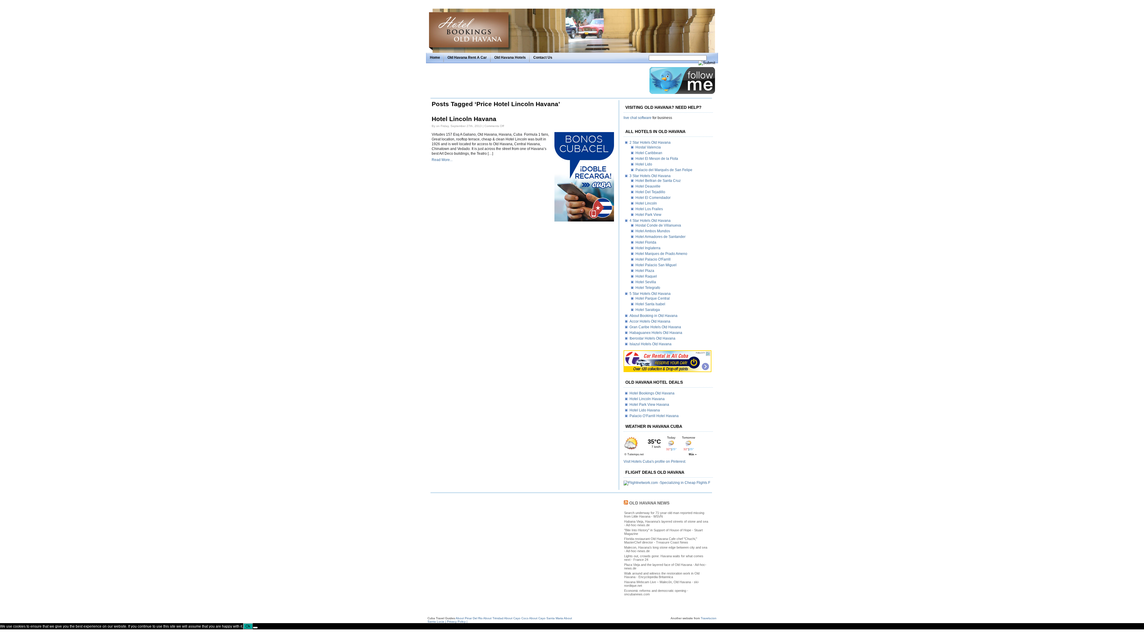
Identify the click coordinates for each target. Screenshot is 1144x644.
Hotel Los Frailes (649, 209)
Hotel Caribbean (648, 153)
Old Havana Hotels (510, 57)
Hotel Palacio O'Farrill (653, 259)
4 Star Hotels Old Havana (650, 221)
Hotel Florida (645, 242)
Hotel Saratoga (647, 310)
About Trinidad (493, 618)
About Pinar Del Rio (469, 618)
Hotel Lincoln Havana (464, 119)
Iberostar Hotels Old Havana (652, 338)
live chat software (638, 118)
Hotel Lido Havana (644, 410)
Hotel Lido (643, 164)
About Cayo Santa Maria (546, 618)
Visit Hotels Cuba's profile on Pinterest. (655, 461)
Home (435, 57)
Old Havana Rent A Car (467, 57)
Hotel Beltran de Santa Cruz (658, 181)
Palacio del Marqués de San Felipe (663, 170)
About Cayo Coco (516, 618)
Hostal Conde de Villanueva (658, 225)
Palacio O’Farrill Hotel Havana (654, 416)
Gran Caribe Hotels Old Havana (655, 327)
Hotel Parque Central (652, 298)
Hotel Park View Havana (649, 404)
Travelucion (708, 618)
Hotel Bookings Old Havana (651, 393)
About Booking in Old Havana (653, 316)
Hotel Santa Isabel (650, 304)
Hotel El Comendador (653, 198)
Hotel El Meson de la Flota (656, 159)
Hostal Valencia (648, 147)
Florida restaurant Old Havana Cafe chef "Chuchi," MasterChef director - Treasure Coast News (660, 540)
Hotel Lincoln (646, 203)
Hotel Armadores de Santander (660, 237)
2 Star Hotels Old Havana (650, 142)
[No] (255, 627)
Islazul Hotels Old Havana (650, 344)
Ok (248, 626)
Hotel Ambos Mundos (652, 231)
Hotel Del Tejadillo (650, 192)
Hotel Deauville (647, 186)
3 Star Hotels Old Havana (650, 176)
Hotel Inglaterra (647, 248)
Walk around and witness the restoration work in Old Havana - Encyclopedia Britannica (662, 575)
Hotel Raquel (646, 276)
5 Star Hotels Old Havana (650, 294)
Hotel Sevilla (645, 282)
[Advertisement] (538, 80)
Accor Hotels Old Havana (649, 321)
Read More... (442, 160)
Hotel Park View (648, 215)
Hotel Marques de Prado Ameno (661, 254)
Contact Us (542, 57)
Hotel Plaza (644, 271)
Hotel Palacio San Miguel (656, 265)
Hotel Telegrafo (647, 288)
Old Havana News (649, 503)
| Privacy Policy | (456, 621)
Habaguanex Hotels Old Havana (655, 333)
